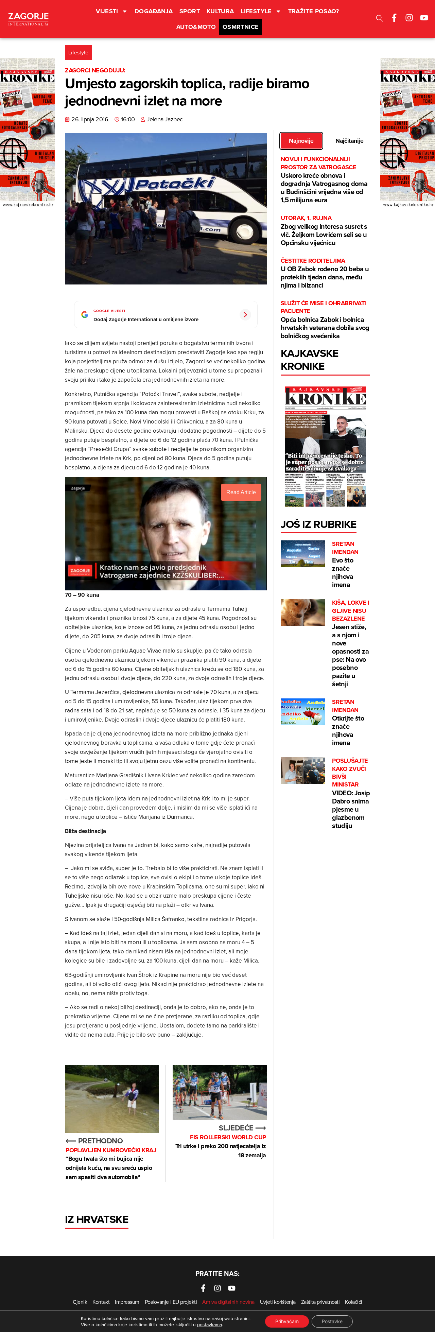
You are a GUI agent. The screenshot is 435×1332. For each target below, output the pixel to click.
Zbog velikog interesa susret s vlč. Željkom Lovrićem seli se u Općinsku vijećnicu (324, 230)
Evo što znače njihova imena (345, 564)
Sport (189, 11)
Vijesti (107, 11)
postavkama (209, 1324)
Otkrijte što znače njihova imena (348, 722)
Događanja (154, 11)
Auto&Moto (196, 26)
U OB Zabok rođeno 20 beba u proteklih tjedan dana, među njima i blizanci (325, 273)
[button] (379, 19)
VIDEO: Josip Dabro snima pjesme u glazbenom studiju (351, 793)
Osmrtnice (241, 26)
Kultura (220, 11)
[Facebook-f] (394, 18)
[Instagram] (409, 18)
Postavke (332, 1321)
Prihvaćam (287, 1321)
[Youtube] (424, 18)
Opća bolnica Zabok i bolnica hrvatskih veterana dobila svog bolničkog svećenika (325, 320)
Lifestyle (256, 11)
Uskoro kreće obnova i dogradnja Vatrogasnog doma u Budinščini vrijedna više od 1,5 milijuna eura (324, 180)
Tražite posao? (313, 11)
